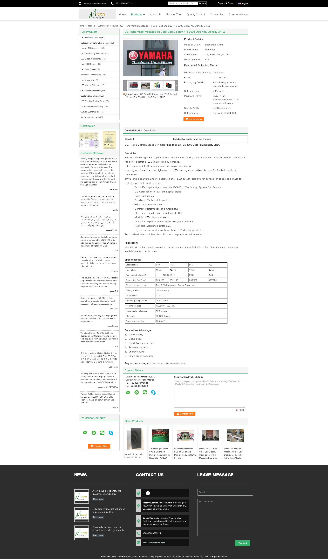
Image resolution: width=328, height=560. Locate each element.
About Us (155, 14)
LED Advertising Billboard (92, 53)
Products (136, 14)
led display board (154, 363)
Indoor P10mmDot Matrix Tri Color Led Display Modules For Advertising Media (233, 453)
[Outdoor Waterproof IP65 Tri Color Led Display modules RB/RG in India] (185, 435)
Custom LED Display (90, 96)
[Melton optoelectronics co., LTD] (97, 13)
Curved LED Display (89, 111)
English (245, 3)
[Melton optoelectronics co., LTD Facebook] (148, 492)
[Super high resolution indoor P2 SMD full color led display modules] (135, 438)
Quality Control (196, 14)
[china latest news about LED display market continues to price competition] (81, 515)
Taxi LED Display (88, 64)
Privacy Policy (107, 556)
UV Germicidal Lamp (90, 117)
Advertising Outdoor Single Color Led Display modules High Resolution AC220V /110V (159, 454)
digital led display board (175, 363)
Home (122, 14)
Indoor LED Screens (89, 48)
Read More (98, 499)
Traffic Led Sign (87, 80)
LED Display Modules (108, 25)
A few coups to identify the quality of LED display (106, 492)
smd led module (137, 363)
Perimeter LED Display (90, 74)
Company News (238, 14)
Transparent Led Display (91, 106)
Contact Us (217, 14)
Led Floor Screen (88, 69)
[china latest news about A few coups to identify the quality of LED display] (81, 496)
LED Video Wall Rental (90, 58)
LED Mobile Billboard (90, 85)
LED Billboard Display (90, 37)
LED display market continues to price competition (108, 510)
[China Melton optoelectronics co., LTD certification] (89, 139)
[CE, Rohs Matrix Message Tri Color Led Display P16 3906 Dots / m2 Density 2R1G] (150, 58)
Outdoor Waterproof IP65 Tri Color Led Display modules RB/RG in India (185, 453)
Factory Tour (174, 14)
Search (202, 3)
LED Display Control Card (92, 101)
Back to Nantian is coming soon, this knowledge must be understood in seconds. (108, 528)
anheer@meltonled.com (95, 3)
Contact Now (195, 119)
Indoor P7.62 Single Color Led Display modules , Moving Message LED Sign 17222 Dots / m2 (208, 454)
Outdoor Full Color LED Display (95, 43)
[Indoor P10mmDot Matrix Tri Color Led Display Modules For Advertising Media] (235, 435)
